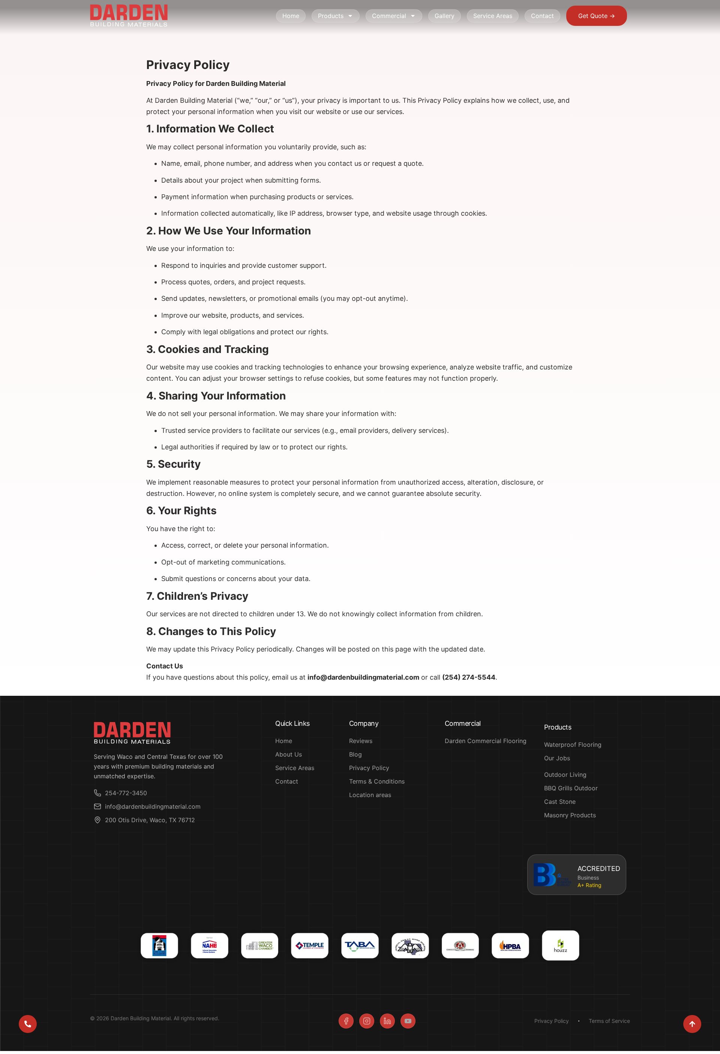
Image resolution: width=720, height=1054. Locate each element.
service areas (492, 16)
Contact (542, 16)
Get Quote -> (596, 16)
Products (331, 16)
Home (290, 16)
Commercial (389, 16)
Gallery (444, 16)
